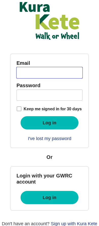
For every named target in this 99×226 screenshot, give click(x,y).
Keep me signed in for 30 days (53, 109)
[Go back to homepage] (49, 21)
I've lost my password (49, 138)
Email (23, 63)
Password (28, 85)
